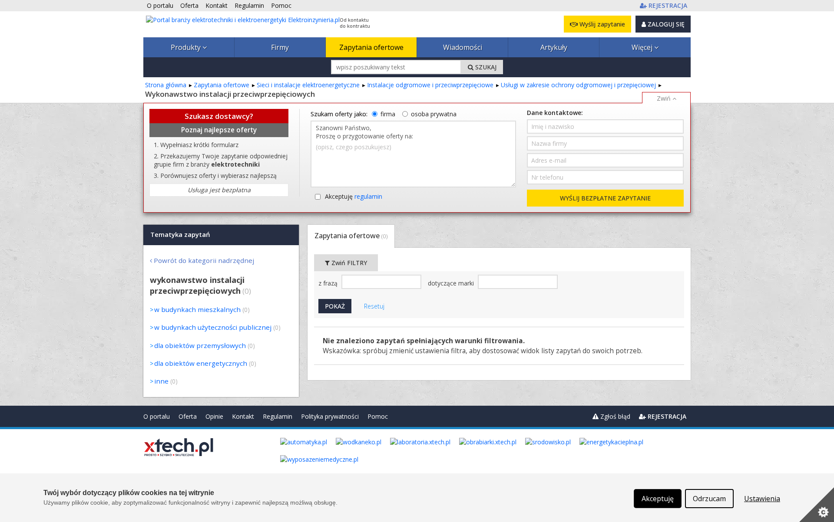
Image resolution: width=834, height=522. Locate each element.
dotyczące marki (452, 283)
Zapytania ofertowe (371, 47)
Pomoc (377, 416)
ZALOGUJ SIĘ (665, 24)
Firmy (280, 47)
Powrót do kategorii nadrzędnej (204, 260)
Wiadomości (462, 47)
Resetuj (374, 306)
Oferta (188, 416)
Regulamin (277, 416)
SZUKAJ (484, 67)
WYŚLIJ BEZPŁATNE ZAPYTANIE (605, 198)
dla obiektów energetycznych (200, 363)
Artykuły (553, 47)
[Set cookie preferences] (816, 504)
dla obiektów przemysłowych (200, 345)
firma (388, 114)
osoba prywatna (434, 114)
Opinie (214, 416)
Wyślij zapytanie (601, 24)
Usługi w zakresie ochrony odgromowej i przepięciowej (578, 85)
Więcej (643, 47)
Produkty (186, 47)
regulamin (368, 196)
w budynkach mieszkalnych (197, 309)
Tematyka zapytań (180, 234)
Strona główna (165, 85)
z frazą (328, 283)
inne (161, 381)
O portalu (156, 416)
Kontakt (243, 416)
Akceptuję (353, 196)
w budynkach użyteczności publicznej (212, 327)
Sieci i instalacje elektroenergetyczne (308, 85)
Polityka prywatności (330, 416)
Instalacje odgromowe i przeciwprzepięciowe (430, 85)
